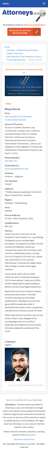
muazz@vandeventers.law (17, 168)
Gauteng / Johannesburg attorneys (22, 50)
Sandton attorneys (15, 53)
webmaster (30, 434)
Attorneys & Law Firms (20, 31)
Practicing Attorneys (16, 59)
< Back (8, 103)
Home (7, 47)
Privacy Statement (33, 400)
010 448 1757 (11, 161)
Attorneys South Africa (24, 439)
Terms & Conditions (15, 400)
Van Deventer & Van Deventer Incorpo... (24, 56)
